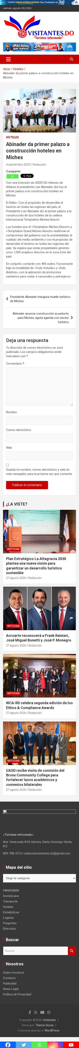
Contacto (9, 978)
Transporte (10, 901)
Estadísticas (11, 912)
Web (9, 447)
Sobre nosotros (13, 972)
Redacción (39, 164)
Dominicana (11, 896)
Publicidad (9, 983)
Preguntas (10, 923)
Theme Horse (44, 1025)
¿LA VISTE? (16, 504)
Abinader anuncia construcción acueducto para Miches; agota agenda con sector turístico (41, 318)
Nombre (11, 412)
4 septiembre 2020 (18, 164)
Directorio (9, 928)
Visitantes (49, 1020)
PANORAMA (11, 890)
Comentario (15, 363)
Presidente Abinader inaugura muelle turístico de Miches (40, 299)
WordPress (52, 1030)
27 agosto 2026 (16, 578)
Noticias (13, 549)
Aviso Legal (10, 989)
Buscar (72, 950)
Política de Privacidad (17, 994)
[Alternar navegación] (8, 59)
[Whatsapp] (12, 176)
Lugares (8, 918)
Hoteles (12, 137)
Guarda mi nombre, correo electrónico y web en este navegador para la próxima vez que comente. (39, 472)
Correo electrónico (18, 430)
